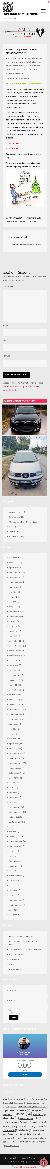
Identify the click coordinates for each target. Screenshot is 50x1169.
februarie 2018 (15, 611)
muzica (6, 1123)
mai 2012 (12, 739)
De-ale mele (11, 221)
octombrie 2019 (15, 572)
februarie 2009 (15, 861)
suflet (19, 1138)
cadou (30, 1099)
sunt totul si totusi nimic (32, 1138)
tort (7, 1142)
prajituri (10, 1130)
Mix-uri (12, 527)
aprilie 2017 (13, 631)
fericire (30, 1106)
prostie (43, 1131)
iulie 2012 (12, 729)
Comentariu (9, 286)
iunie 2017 (13, 626)
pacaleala (7, 1127)
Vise (9, 1146)
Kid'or (11, 964)
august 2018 (14, 587)
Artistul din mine (15, 512)
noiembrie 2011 (15, 768)
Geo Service (14, 959)
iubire (23, 1114)
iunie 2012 (13, 734)
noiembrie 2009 (15, 841)
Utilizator (12, 990)
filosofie (40, 1106)
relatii (7, 1134)
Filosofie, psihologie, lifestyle (21, 522)
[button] (48, 2)
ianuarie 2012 (14, 758)
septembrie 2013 (16, 695)
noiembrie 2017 (15, 616)
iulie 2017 (12, 621)
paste (42, 1126)
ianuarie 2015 (14, 680)
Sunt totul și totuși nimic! (21, 14)
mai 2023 (13, 558)
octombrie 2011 (15, 773)
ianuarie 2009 (15, 866)
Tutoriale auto (15, 536)
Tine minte (16, 1013)
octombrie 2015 (15, 655)
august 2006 (14, 910)
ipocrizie (8, 1114)
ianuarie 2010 (14, 836)
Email (6, 340)
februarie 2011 (14, 807)
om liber (39, 1122)
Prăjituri (12, 532)
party (16, 1126)
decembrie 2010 (16, 812)
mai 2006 (13, 915)
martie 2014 (14, 685)
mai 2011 (12, 792)
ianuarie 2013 (14, 704)
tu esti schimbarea (29, 1142)
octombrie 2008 (15, 876)
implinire (9, 1110)
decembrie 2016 (16, 641)
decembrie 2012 (16, 709)
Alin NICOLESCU (15, 218)
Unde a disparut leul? (18, 237)
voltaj (15, 1146)
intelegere (37, 1110)
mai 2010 (12, 832)
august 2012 (14, 724)
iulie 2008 (13, 880)
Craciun (8, 1103)
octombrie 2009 (15, 846)
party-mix (29, 1126)
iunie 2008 (13, 885)
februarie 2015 (15, 675)
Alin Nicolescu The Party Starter (22, 936)
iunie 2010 (13, 827)
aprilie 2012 (13, 743)
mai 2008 (13, 890)
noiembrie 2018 (15, 582)
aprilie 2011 (13, 797)
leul (23, 62)
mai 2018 (12, 602)
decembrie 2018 (16, 577)
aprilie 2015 (13, 665)
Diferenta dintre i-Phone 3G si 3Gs (26, 244)
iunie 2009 (13, 851)
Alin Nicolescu (17, 1099)
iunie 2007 (13, 895)
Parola (12, 1000)
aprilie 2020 (14, 567)
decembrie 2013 (16, 690)
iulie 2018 (12, 592)
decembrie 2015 (16, 646)
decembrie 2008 (16, 871)
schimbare (9, 1138)
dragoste (11, 1106)
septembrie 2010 (16, 822)
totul (14, 1142)
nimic (27, 1122)
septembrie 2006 (16, 905)
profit (36, 1131)
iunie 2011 (13, 787)
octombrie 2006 (15, 900)
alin (6, 1099)
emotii (21, 1107)
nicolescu (17, 1122)
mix (37, 1118)
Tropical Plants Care (17, 969)
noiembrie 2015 (15, 651)
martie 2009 (14, 856)
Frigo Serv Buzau (16, 954)
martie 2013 (14, 699)
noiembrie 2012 (15, 714)
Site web (6, 356)
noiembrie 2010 (15, 817)
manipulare (26, 1118)
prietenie (25, 1130)
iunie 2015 (13, 660)
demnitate (19, 1103)
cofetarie (41, 1099)
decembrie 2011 (15, 763)
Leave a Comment (28, 221)
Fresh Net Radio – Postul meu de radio (25, 949)
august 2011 (13, 778)
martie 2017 (13, 636)
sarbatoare (32, 1134)
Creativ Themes (35, 1161)
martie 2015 (14, 670)
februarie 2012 (15, 753)
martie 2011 (13, 802)
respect (17, 1134)
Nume (6, 325)
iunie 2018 (13, 597)
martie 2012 (14, 748)
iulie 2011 (12, 783)
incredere (23, 1110)
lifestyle (11, 1118)
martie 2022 (14, 563)
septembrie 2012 (16, 719)
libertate (39, 1114)
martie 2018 (14, 607)
